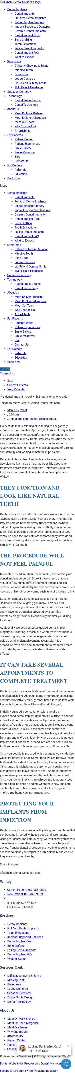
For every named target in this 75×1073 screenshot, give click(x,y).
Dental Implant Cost (27, 35)
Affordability (22, 130)
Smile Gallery (23, 148)
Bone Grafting (23, 39)
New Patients (16, 389)
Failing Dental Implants (29, 48)
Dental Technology (26, 104)
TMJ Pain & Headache (29, 87)
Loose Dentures (25, 78)
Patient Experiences (27, 143)
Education (21, 174)
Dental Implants (17, 9)
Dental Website (10, 1063)
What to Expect (24, 57)
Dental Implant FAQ (27, 52)
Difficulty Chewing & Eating (31, 65)
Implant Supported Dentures (32, 26)
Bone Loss (21, 74)
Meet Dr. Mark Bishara (29, 113)
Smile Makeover (25, 152)
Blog (17, 156)
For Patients (15, 135)
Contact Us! (22, 161)
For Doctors (14, 165)
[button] (37, 186)
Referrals (20, 169)
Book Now (13, 178)
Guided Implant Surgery (29, 22)
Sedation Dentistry (19, 91)
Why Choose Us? (25, 126)
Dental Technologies (43, 419)
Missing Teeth (24, 70)
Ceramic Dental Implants (30, 31)
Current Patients (17, 385)
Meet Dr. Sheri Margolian (30, 117)
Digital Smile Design (28, 100)
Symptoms (14, 61)
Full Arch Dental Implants (30, 18)
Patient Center (24, 139)
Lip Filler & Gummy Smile (30, 83)
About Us (13, 109)
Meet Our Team (24, 122)
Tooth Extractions (26, 44)
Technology (14, 96)
